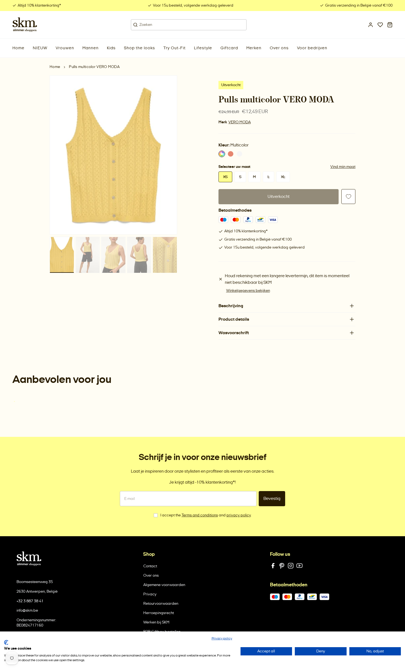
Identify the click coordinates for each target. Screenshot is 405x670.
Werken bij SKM (156, 622)
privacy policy (238, 515)
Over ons (151, 575)
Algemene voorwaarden (164, 585)
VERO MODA (239, 122)
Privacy (149, 594)
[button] (40, 48)
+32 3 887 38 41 (30, 601)
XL (283, 177)
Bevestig (271, 498)
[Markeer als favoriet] (348, 196)
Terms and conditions (200, 515)
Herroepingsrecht (158, 613)
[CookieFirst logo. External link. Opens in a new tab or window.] (6, 642)
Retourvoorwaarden (160, 603)
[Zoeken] (135, 24)
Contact (150, 566)
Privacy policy (222, 638)
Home (55, 67)
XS (225, 177)
